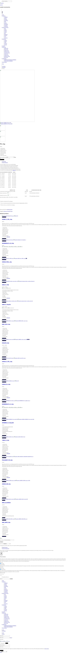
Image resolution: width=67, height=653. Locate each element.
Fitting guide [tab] (4, 161)
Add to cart (2, 159)
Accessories (5, 37)
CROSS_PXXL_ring (7, 261)
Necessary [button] (1, 562)
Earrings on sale (6, 50)
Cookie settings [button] (2, 551)
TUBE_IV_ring (5, 440)
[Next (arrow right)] (1, 575)
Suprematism (6, 20)
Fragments (5, 19)
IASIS (5, 21)
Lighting (5, 41)
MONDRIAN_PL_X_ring (8, 404)
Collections (5, 211)
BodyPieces (6, 34)
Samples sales (6, 48)
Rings (5, 28)
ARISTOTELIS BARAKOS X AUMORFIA (10, 59)
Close (1, 652)
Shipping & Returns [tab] (5, 162)
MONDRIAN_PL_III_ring (8, 243)
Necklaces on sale (6, 51)
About (3, 14)
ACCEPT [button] (6, 551)
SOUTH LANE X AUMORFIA (8, 626)
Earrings (5, 29)
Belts (5, 33)
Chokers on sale (6, 55)
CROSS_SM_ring (6, 484)
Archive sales (4, 47)
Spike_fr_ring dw (6, 304)
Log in (7, 643)
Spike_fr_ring (5, 284)
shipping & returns (9, 209)
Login (3, 629)
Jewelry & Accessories (5, 27)
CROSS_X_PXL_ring (7, 361)
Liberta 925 (5, 25)
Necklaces (5, 35)
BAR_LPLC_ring (6, 324)
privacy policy (47, 648)
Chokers (5, 32)
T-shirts (5, 42)
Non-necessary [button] (2, 568)
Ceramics (5, 40)
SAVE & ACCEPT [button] (2, 572)
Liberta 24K (6, 26)
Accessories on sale (7, 52)
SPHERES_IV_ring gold (8, 422)
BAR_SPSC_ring (6, 522)
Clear (15, 157)
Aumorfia (1, 4)
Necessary (2, 563)
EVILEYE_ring (5, 342)
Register (1, 650)
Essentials (3, 611)
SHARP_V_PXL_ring (7, 219)
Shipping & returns (4, 547)
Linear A (5, 22)
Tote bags (5, 43)
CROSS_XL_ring (6, 384)
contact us (14, 170)
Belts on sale (6, 57)
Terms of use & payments (5, 548)
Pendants (5, 596)
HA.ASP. (5, 18)
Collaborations (4, 58)
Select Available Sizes (3, 157)
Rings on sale (6, 49)
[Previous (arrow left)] (0, 575)
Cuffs (5, 36)
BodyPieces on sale (7, 56)
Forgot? (11, 637)
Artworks (5, 44)
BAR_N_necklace (6, 502)
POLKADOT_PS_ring (7, 460)
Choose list (1, 543)
